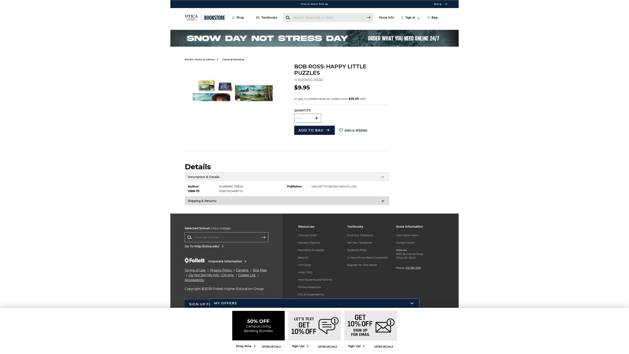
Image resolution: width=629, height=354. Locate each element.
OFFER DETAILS (271, 346)
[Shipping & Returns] (287, 200)
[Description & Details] (287, 176)
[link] (432, 17)
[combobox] (226, 237)
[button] (314, 4)
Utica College (207, 228)
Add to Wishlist (355, 130)
